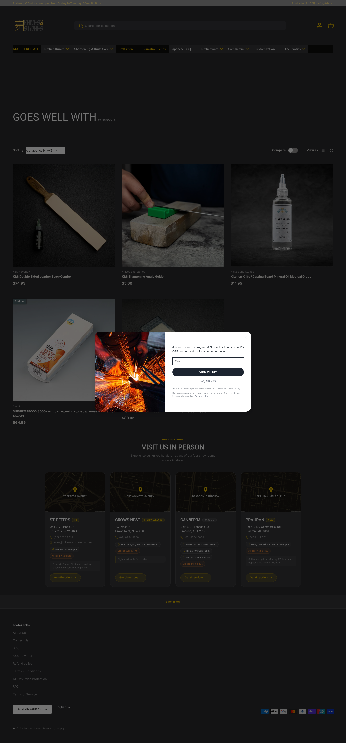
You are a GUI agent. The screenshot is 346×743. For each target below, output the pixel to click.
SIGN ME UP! (208, 372)
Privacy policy (201, 396)
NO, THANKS (208, 381)
